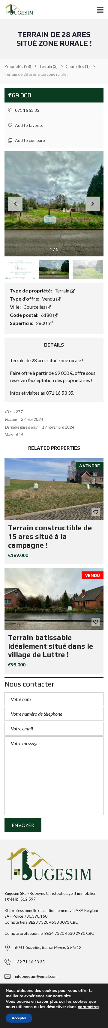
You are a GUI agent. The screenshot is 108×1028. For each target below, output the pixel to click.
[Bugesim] (18, 10)
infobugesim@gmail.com (36, 976)
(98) (17, 66)
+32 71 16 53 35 (30, 961)
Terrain (62, 290)
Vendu (49, 298)
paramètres (88, 1007)
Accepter (19, 1018)
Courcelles (34, 307)
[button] (93, 204)
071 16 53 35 (26, 110)
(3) (48, 66)
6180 (47, 315)
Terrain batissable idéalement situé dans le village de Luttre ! (50, 646)
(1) (78, 66)
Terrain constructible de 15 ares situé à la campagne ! (50, 536)
